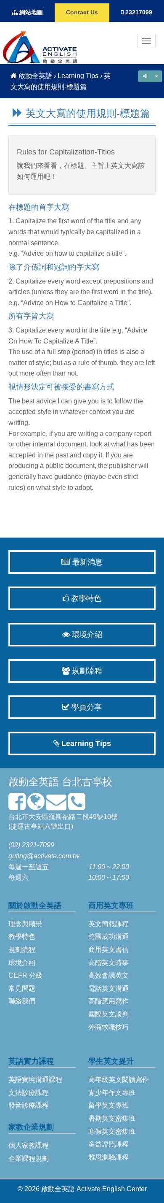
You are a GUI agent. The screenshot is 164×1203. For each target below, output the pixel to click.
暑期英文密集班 (111, 1118)
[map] (36, 806)
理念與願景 (25, 923)
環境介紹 (86, 634)
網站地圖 (30, 12)
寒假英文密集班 (111, 1131)
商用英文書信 (108, 949)
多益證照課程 (108, 1144)
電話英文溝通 (108, 988)
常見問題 (21, 988)
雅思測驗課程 (108, 1157)
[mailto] (56, 806)
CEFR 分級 (25, 975)
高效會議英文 (108, 975)
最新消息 (86, 562)
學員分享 (85, 707)
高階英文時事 (108, 962)
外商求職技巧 (108, 1027)
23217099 (138, 12)
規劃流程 (86, 671)
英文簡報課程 (108, 923)
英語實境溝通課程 (35, 1079)
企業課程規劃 (28, 1158)
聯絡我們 (21, 1001)
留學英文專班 (108, 1105)
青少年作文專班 (111, 1092)
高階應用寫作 (108, 1001)
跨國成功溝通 (108, 936)
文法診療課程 (28, 1092)
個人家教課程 (28, 1145)
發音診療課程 (28, 1105)
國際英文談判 (108, 1014)
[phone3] (76, 806)
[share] (156, 76)
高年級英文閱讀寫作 (118, 1079)
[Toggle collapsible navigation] (146, 41)
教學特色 (85, 598)
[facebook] (17, 806)
